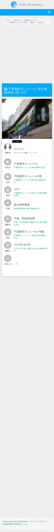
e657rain (19, 148)
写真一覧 (17, 20)
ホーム (8, 20)
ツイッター (33, 153)
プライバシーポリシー (38, 521)
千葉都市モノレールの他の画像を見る (29, 167)
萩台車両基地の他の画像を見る (27, 208)
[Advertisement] (27, 54)
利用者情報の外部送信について (15, 524)
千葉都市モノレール (30, 20)
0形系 (32, 22)
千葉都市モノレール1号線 (18, 22)
